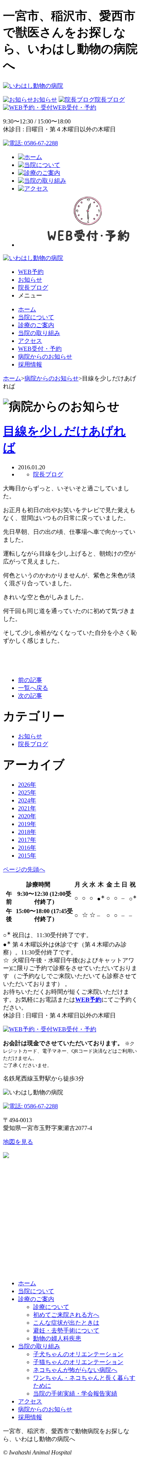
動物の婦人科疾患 (57, 1338)
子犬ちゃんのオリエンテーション (78, 1354)
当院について (36, 317)
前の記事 (30, 680)
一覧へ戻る (33, 688)
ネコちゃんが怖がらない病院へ (75, 1370)
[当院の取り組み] (42, 180)
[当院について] (39, 165)
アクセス (30, 341)
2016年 (27, 847)
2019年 (27, 824)
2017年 (27, 840)
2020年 (27, 816)
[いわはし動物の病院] (33, 86)
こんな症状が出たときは (66, 1322)
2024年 (27, 800)
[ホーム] (30, 157)
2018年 (27, 832)
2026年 (27, 784)
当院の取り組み (39, 333)
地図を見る (18, 1142)
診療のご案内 (36, 325)
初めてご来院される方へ (66, 1315)
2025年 (27, 792)
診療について (51, 1307)
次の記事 (30, 696)
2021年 (27, 808)
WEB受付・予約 (74, 107)
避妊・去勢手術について (66, 1330)
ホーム (27, 309)
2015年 (27, 855)
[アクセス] (33, 188)
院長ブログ (110, 99)
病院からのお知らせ (45, 356)
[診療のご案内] (39, 173)
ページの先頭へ (24, 869)
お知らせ (45, 99)
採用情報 (30, 364)
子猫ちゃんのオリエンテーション (78, 1362)
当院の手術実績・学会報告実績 (75, 1393)
